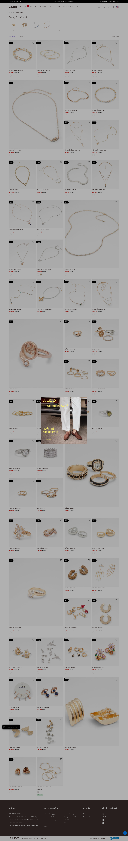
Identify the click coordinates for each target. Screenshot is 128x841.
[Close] (86, 398)
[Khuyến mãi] (64, 420)
